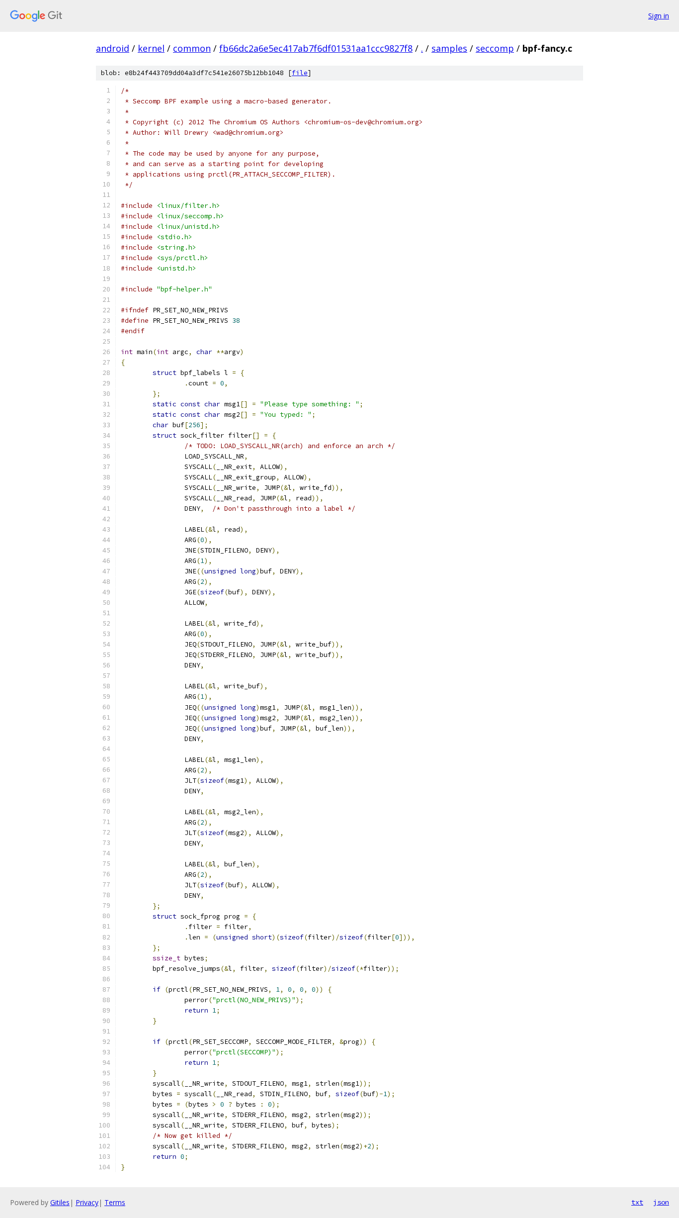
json (661, 1202)
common (192, 48)
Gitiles (60, 1202)
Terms (114, 1202)
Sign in (658, 15)
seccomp (495, 48)
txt (637, 1202)
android (112, 48)
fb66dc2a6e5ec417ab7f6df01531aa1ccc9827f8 (316, 48)
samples (449, 48)
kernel (151, 48)
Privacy (87, 1202)
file (300, 73)
